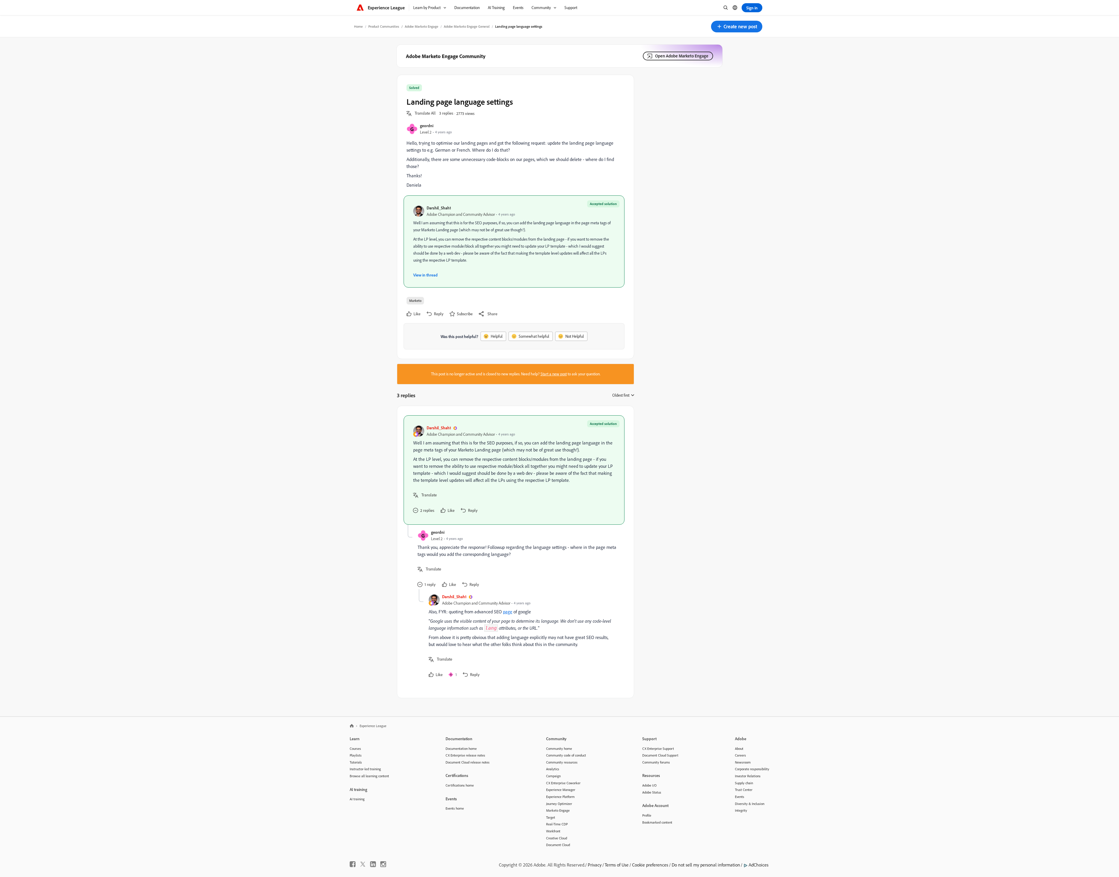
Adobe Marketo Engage (421, 26)
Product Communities (383, 26)
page (507, 612)
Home (358, 26)
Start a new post (554, 374)
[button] (736, 26)
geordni (426, 125)
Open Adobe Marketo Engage (681, 56)
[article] (514, 470)
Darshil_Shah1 (439, 207)
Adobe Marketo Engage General (467, 26)
